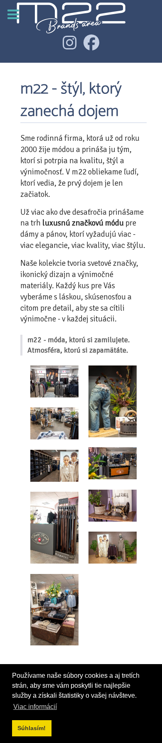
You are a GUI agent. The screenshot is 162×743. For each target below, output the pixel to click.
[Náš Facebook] (91, 46)
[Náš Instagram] (70, 46)
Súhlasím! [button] (31, 728)
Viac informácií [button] (35, 706)
